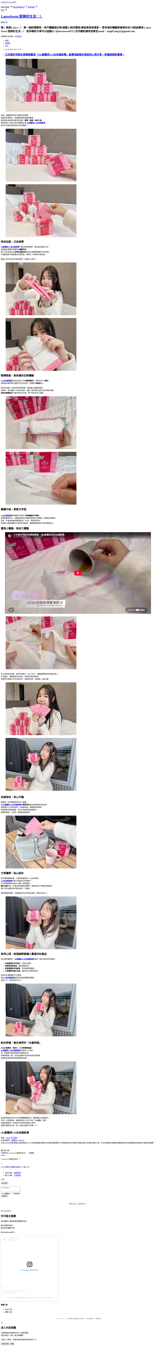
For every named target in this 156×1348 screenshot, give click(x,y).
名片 (6, 46)
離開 (12, 1344)
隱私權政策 (89, 1318)
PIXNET (62, 1318)
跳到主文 (4, 22)
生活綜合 (18, 36)
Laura (3, 1155)
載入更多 (4, 1183)
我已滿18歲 (5, 1344)
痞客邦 (13, 1167)
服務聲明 (98, 1318)
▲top (3, 1179)
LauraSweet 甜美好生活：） (22, 16)
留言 (18, 1167)
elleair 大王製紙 (11, 1138)
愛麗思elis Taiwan (17, 1140)
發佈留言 (4, 1196)
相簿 (6, 41)
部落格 (7, 43)
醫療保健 (17, 1173)
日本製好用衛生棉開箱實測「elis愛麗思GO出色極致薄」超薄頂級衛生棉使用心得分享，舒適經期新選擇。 (65, 54)
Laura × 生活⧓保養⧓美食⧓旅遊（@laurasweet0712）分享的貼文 (29, 1298)
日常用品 (17, 1175)
